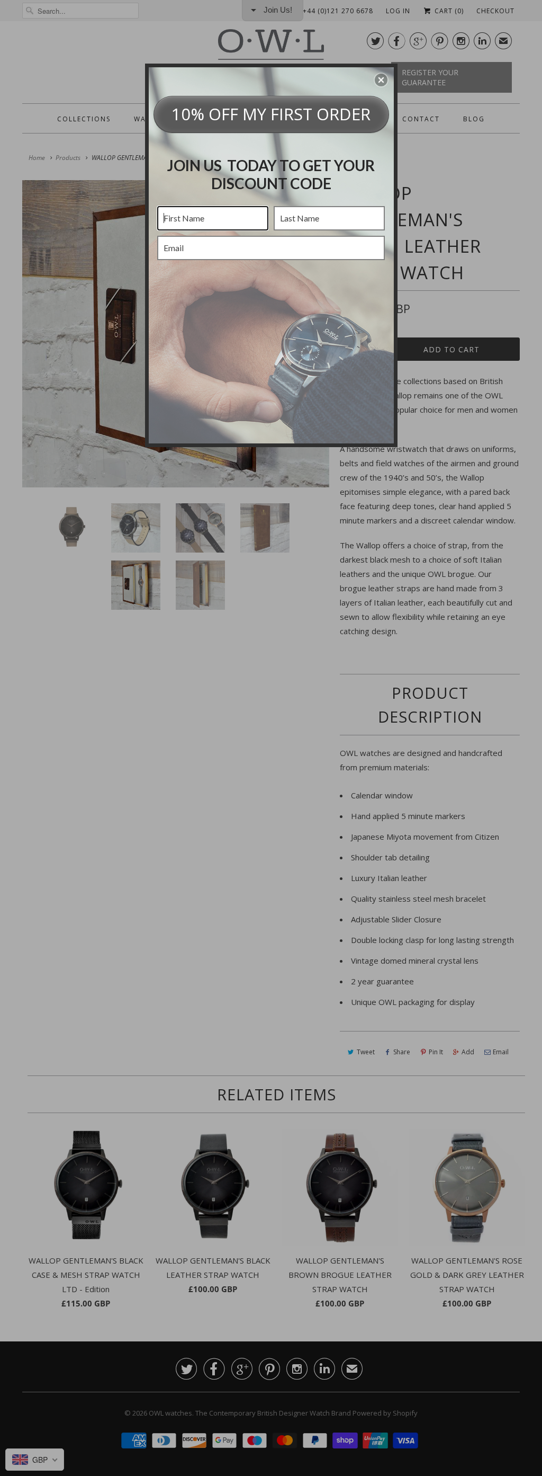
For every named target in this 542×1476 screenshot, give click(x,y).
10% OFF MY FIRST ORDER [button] (271, 114)
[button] (381, 80)
